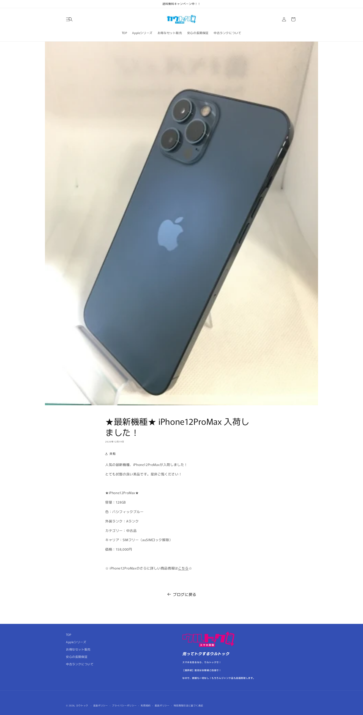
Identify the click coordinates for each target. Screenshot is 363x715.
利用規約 (146, 705)
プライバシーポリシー (124, 705)
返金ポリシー (100, 705)
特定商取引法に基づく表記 (188, 705)
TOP (68, 634)
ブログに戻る (184, 594)
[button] (70, 19)
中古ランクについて (79, 664)
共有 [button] (112, 453)
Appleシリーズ (76, 642)
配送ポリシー (162, 705)
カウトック (82, 705)
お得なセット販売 (78, 649)
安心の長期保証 (76, 657)
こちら (183, 568)
